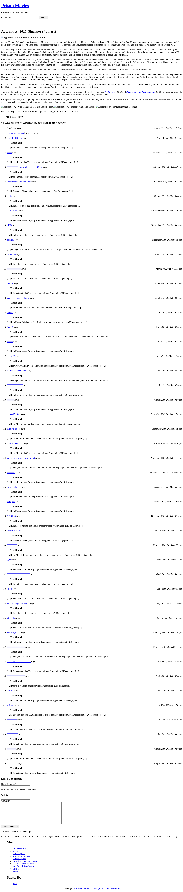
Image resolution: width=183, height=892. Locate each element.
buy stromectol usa (15, 133)
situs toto (11, 618)
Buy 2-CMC (12, 210)
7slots (9, 589)
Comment (5, 801)
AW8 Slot (11, 516)
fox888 (10, 327)
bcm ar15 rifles (13, 414)
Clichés (16, 869)
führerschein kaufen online (19, 181)
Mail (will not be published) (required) (18, 789)
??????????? (12, 734)
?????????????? (14, 269)
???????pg (11, 472)
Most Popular (19, 853)
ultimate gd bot (13, 429)
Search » (43, 18)
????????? (11, 749)
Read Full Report (14, 138)
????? (9, 152)
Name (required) (8, 784)
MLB (9, 225)
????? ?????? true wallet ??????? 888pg (24, 167)
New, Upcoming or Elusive (25, 861)
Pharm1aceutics (14, 530)
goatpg (10, 196)
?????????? (12, 545)
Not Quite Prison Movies (24, 866)
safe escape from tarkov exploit (21, 458)
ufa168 (10, 690)
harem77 (11, 356)
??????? (10, 400)
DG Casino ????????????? (19, 661)
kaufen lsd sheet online (17, 370)
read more (11, 254)
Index (15, 851)
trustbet (10, 312)
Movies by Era (19, 858)
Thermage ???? (14, 632)
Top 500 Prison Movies (23, 863)
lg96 (9, 559)
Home (15, 848)
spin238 (10, 240)
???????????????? (15, 385)
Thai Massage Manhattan (18, 603)
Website (4, 795)
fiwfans (10, 283)
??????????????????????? (18, 574)
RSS (15, 883)
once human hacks (15, 443)
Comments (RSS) (113, 888)
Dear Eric (22, 848)
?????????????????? (16, 647)
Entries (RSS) (97, 888)
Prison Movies (15, 5)
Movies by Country (21, 856)
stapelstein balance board (18, 298)
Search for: (6, 17)
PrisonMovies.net (81, 888)
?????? (10, 341)
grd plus (10, 705)
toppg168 (11, 501)
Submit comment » (10, 826)
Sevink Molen (13, 487)
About (15, 871)
